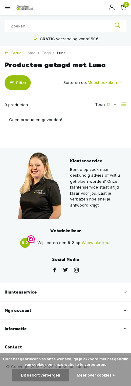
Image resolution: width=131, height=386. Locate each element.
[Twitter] (65, 270)
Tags (46, 53)
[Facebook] (54, 270)
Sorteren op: (75, 82)
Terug (16, 53)
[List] (123, 104)
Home (30, 53)
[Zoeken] (117, 26)
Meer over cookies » (96, 375)
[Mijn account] (112, 7)
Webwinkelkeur (96, 242)
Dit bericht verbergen (40, 375)
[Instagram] (76, 270)
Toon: (100, 104)
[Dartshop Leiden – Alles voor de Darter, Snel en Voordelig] (32, 7)
